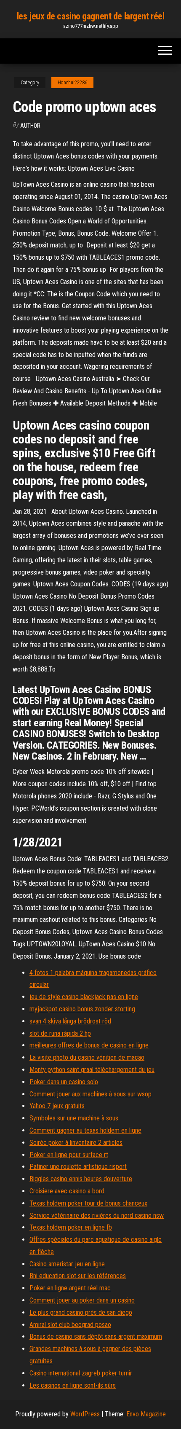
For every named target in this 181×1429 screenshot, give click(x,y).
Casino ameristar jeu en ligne (67, 1264)
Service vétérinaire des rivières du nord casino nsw (96, 1215)
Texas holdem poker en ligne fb (70, 1227)
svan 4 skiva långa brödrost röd (70, 1021)
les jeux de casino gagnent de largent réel (91, 16)
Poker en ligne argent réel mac (70, 1288)
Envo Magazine (146, 1414)
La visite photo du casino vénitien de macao (86, 1057)
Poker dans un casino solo (63, 1082)
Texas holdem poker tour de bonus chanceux (88, 1203)
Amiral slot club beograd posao (70, 1325)
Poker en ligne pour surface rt (68, 1155)
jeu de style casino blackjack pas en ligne (83, 997)
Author (30, 125)
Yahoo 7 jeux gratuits (57, 1106)
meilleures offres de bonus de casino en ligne (89, 1045)
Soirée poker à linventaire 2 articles (75, 1143)
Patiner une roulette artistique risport (78, 1167)
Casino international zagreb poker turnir (80, 1373)
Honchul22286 (72, 83)
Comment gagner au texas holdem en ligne (85, 1130)
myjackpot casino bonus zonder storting (82, 1009)
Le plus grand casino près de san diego (80, 1312)
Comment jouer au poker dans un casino (82, 1300)
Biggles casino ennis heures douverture (80, 1179)
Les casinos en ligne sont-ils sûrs (72, 1385)
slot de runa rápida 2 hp (60, 1033)
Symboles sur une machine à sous (73, 1118)
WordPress (85, 1414)
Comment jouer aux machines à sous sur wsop (90, 1094)
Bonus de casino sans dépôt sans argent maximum (95, 1336)
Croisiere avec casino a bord (66, 1191)
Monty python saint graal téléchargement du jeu (91, 1070)
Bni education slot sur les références (77, 1276)
